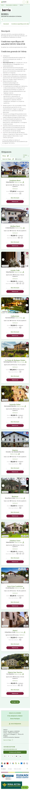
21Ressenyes (5, 536)
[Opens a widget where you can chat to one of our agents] (25, 787)
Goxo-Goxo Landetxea (15, 586)
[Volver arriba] (27, 769)
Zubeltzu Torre (15, 541)
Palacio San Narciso (15, 672)
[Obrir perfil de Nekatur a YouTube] (16, 756)
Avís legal (10, 768)
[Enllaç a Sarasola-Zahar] (15, 393)
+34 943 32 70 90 (9, 747)
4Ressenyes (5, 491)
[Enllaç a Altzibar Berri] (15, 215)
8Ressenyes (5, 176)
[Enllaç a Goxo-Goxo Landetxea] (15, 575)
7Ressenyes (5, 400)
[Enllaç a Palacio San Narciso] (15, 661)
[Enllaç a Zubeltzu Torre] (15, 530)
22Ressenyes (5, 667)
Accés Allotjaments (16, 723)
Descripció (6, 24)
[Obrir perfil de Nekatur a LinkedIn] (20, 756)
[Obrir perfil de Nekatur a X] (12, 756)
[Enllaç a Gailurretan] (15, 305)
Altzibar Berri (15, 226)
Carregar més (15, 702)
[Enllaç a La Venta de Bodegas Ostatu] (15, 349)
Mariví (15, 630)
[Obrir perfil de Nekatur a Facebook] (8, 756)
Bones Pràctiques (15, 718)
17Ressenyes (5, 221)
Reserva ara (15, 201)
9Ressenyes (5, 626)
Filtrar (4, 156)
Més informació (15, 197)
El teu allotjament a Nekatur (15, 715)
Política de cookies (17, 768)
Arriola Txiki (15, 270)
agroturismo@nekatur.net (10, 749)
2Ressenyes (5, 311)
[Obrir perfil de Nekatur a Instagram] (4, 756)
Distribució (14, 188)
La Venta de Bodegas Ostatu (15, 360)
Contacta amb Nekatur (15, 752)
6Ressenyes (5, 581)
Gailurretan (15, 316)
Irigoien (15, 450)
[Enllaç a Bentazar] (15, 485)
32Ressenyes (5, 265)
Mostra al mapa (18, 182)
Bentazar (15, 496)
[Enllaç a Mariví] (15, 619)
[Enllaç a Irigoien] (15, 439)
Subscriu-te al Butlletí (15, 713)
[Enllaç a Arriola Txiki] (15, 259)
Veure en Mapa (6, 159)
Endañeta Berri (15, 180)
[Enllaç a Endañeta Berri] (15, 170)
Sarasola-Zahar (15, 404)
